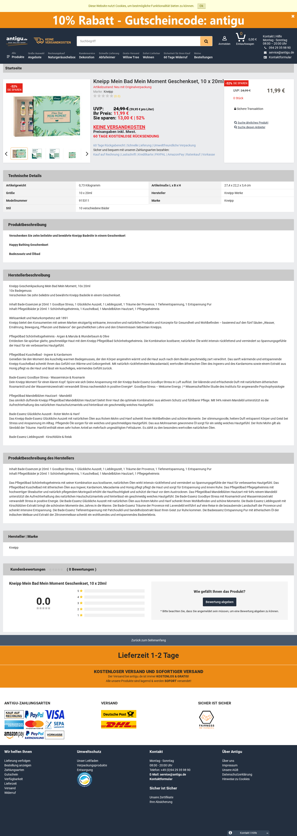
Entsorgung (85, 770)
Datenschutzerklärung (237, 774)
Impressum (229, 765)
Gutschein (11, 774)
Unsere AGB (230, 770)
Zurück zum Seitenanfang (148, 640)
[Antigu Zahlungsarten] (14, 718)
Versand (10, 788)
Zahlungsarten (14, 770)
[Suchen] (206, 41)
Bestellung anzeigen (17, 765)
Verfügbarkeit (13, 779)
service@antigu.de (281, 52)
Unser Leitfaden (87, 760)
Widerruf (10, 792)
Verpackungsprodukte (92, 765)
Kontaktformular (280, 57)
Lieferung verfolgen (17, 760)
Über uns (228, 760)
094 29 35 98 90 (280, 47)
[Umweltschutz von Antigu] (84, 786)
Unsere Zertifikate (161, 797)
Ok (201, 6)
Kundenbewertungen (27, 569)
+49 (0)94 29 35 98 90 (175, 770)
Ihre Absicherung (161, 802)
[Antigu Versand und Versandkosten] (118, 727)
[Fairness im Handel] (206, 728)
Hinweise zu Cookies (236, 779)
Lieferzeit (10, 783)
